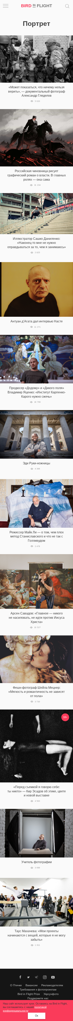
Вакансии (32, 985)
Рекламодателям (52, 985)
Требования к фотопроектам (38, 989)
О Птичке (16, 985)
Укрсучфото (51, 994)
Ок (36, 1015)
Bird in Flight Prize (29, 994)
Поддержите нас (37, 998)
